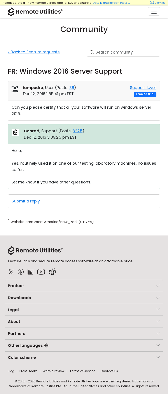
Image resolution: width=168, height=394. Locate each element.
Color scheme (22, 357)
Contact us (109, 371)
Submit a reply (26, 201)
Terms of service (82, 371)
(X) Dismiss (157, 3)
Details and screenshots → (112, 3)
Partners (16, 333)
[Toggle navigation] (154, 11)
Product (16, 285)
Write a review (53, 371)
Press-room (28, 371)
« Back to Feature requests (34, 52)
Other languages (25, 345)
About (14, 321)
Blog (11, 371)
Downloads (19, 297)
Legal (13, 309)
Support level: (143, 87)
